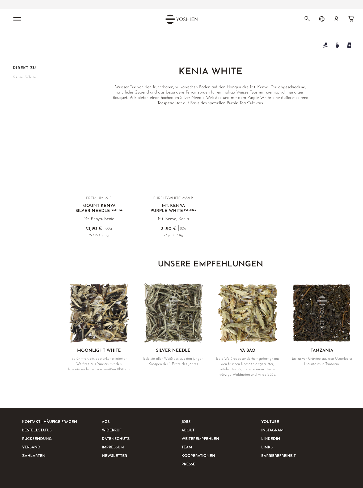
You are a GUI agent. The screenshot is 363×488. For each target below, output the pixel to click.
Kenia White (24, 77)
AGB (106, 422)
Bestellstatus (37, 430)
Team (187, 447)
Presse (188, 464)
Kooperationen (198, 456)
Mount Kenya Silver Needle (99, 208)
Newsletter (114, 456)
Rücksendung (37, 439)
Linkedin (270, 439)
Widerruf (111, 430)
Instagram (272, 430)
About (188, 430)
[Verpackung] (349, 44)
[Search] (307, 18)
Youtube (270, 422)
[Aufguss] (337, 44)
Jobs (186, 422)
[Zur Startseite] (16, 45)
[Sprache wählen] (321, 18)
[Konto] (336, 18)
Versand (31, 447)
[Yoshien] (181, 19)
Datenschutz (116, 439)
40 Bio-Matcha (180, 5)
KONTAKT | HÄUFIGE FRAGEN (49, 422)
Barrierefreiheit (278, 456)
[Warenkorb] (351, 18)
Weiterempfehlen (200, 439)
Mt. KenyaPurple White (173, 208)
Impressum (113, 447)
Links (267, 447)
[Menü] (17, 19)
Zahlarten (33, 456)
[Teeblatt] (325, 44)
